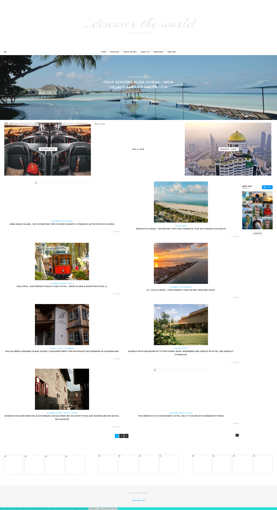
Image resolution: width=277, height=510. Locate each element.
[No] (118, 509)
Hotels (130, 77)
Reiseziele (114, 52)
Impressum (158, 52)
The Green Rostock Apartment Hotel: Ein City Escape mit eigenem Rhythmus (181, 416)
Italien (74, 413)
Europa (63, 283)
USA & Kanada (67, 221)
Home (103, 52)
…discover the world (138, 23)
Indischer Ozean (142, 77)
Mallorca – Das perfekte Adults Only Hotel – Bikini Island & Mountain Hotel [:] (62, 286)
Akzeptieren (93, 509)
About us (145, 52)
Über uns (171, 52)
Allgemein (55, 221)
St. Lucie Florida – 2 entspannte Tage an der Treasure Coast (181, 290)
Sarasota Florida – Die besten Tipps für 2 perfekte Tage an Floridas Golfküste (181, 229)
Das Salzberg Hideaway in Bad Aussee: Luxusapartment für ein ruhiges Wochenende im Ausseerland (62, 351)
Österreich (69, 348)
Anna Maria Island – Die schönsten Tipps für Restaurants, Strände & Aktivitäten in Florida (62, 224)
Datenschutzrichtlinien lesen (107, 509)
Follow (269, 187)
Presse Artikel (130, 52)
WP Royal (144, 493)
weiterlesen (138, 97)
